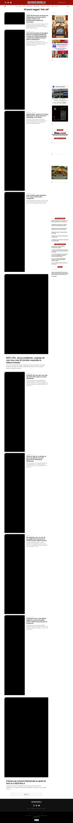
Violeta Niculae (54, 246)
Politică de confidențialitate (40, 813)
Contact (44, 808)
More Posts (26, 794)
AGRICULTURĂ (43, 6)
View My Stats (36, 821)
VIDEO (52, 6)
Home (28, 808)
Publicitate (38, 808)
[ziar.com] (60, 134)
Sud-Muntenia (29, 6)
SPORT (56, 6)
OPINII (24, 6)
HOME (16, 6)
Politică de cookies (31, 813)
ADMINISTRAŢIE (36, 6)
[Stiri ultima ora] (56, 135)
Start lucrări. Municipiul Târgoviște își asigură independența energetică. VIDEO (58, 259)
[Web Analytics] (36, 820)
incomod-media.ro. (34, 815)
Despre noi (33, 808)
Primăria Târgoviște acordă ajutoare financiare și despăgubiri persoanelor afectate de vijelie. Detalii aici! (59, 255)
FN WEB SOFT (38, 817)
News (20, 6)
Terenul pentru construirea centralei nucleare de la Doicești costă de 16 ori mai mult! (59, 250)
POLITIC (48, 6)
